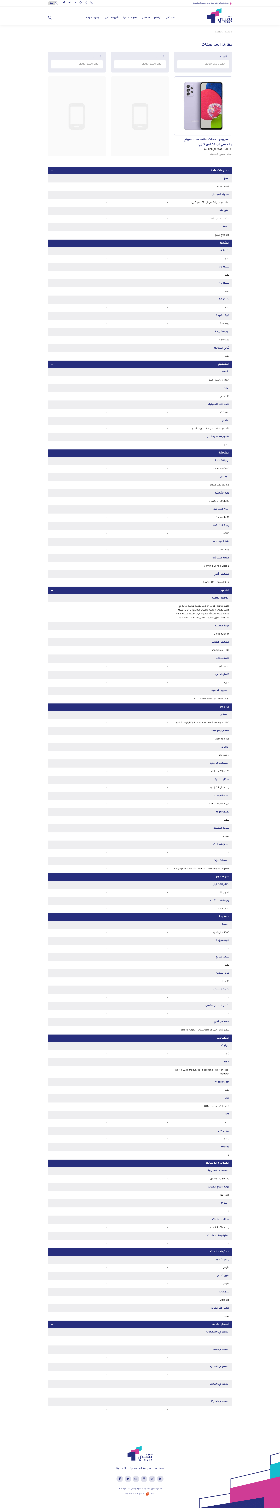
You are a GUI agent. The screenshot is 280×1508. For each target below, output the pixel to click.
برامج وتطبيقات (92, 18)
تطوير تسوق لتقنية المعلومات (140, 1494)
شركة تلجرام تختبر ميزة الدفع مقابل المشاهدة (211, 3)
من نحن (159, 1468)
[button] (50, 17)
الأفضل (146, 18)
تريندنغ (157, 18)
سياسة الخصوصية (140, 1468)
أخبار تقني (170, 18)
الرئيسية (228, 32)
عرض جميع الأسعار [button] (221, 154)
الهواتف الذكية (130, 18)
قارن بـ (224, 56)
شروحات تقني (111, 18)
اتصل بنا (121, 1468)
